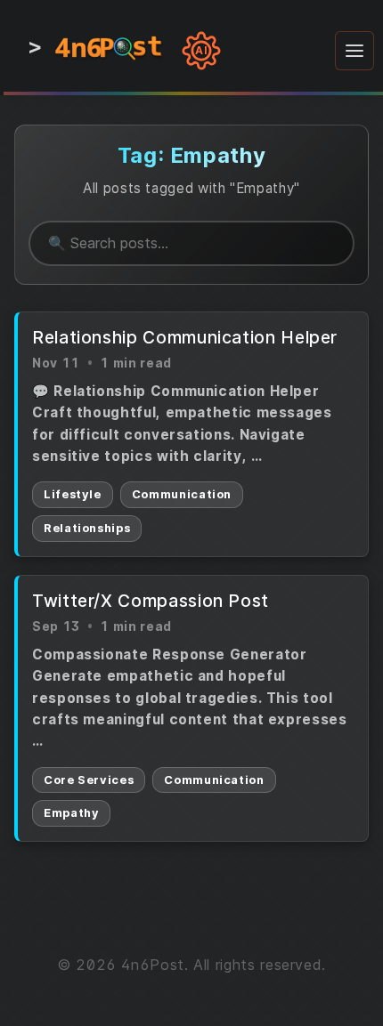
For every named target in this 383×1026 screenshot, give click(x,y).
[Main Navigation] (354, 50)
